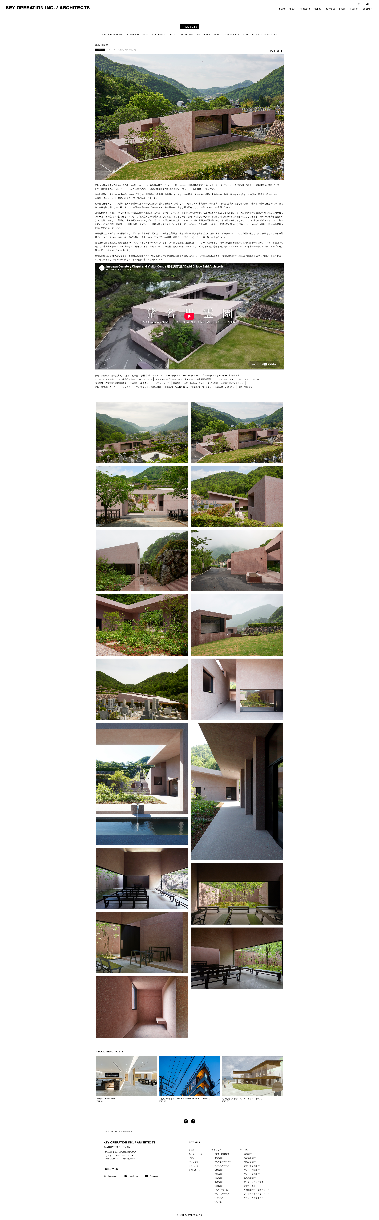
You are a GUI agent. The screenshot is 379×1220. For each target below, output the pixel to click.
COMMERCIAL (133, 35)
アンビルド (220, 1202)
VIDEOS (317, 9)
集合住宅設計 (250, 1158)
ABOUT (292, 9)
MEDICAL (207, 35)
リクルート (194, 1166)
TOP (105, 1131)
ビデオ (192, 1158)
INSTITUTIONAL (187, 35)
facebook (193, 1121)
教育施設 (219, 1174)
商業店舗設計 (250, 1162)
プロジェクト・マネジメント (256, 1194)
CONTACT (367, 9)
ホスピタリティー (223, 1162)
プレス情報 (194, 1162)
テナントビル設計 (252, 1166)
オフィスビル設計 (252, 1174)
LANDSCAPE (244, 35)
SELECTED (107, 35)
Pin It (273, 51)
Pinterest (154, 1176)
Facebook (133, 1176)
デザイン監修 (250, 1186)
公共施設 (219, 1178)
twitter (186, 1121)
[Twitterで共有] (278, 51)
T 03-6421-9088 (111, 1159)
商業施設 (219, 1158)
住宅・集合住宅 (222, 1154)
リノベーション (222, 1190)
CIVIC (198, 35)
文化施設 (219, 1170)
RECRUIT (354, 9)
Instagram (112, 1176)
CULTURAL (174, 35)
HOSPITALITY (147, 35)
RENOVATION (231, 35)
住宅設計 (248, 1154)
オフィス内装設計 (252, 1170)
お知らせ (193, 1150)
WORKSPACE (161, 35)
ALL (275, 35)
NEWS (282, 9)
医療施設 (219, 1182)
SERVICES (330, 9)
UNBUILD (268, 35)
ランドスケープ (222, 1194)
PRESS (342, 9)
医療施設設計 (250, 1178)
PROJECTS (305, 9)
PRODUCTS (257, 35)
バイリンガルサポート (254, 1198)
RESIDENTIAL (119, 35)
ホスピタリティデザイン (254, 1182)
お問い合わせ (195, 1170)
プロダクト (220, 1198)
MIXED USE (218, 35)
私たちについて (196, 1154)
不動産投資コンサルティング (256, 1190)
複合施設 (219, 1186)
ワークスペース (222, 1166)
